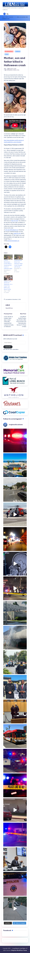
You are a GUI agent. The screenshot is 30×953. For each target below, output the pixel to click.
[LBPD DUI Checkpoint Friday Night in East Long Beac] (15, 539)
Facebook (7, 930)
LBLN (8, 305)
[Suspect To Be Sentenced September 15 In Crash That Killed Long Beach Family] (8, 277)
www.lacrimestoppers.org (13, 240)
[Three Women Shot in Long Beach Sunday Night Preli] (15, 588)
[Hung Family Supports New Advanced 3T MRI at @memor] (15, 564)
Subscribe (7, 346)
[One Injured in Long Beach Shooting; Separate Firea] (15, 884)
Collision (18, 51)
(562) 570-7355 (14, 220)
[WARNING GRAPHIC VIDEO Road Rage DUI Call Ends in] (15, 810)
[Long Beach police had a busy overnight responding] (15, 761)
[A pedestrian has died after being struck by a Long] (15, 736)
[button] (9, 308)
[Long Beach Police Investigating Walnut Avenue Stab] (15, 785)
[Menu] (7, 13)
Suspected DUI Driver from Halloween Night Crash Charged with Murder (18, 264)
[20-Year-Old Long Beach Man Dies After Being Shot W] (15, 490)
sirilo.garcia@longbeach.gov (11, 229)
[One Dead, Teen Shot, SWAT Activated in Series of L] (15, 835)
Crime (6, 54)
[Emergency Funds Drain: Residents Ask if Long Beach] (15, 859)
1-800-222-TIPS (17, 233)
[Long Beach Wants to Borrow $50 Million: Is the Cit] (15, 613)
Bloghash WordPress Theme (19, 950)
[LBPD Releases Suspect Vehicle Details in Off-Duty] (15, 908)
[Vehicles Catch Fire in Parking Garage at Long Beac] (15, 637)
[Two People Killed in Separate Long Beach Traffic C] (15, 440)
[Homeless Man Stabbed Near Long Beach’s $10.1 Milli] (15, 465)
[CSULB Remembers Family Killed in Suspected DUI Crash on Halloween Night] (8, 257)
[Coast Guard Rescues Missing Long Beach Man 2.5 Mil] (15, 514)
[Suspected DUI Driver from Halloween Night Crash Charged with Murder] (18, 257)
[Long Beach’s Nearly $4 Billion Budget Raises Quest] (15, 711)
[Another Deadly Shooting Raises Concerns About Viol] (15, 687)
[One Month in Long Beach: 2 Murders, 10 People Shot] (15, 662)
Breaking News (9, 51)
